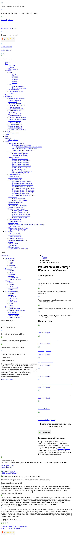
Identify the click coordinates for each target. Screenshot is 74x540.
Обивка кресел (13, 204)
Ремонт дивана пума (19, 169)
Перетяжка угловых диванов (21, 186)
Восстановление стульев (16, 105)
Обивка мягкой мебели (16, 152)
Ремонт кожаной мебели (16, 143)
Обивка (7, 281)
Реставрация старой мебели (17, 205)
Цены (6, 95)
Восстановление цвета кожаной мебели (25, 148)
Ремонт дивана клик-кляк (20, 162)
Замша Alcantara (13, 90)
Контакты (8, 138)
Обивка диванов (13, 176)
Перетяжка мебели (14, 219)
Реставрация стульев (15, 128)
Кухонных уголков (14, 279)
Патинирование (13, 247)
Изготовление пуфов (15, 110)
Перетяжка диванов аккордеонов (23, 188)
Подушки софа (13, 277)
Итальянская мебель (15, 236)
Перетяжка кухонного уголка (18, 228)
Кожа (10, 84)
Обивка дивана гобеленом (21, 214)
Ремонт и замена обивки (16, 209)
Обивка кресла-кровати (20, 153)
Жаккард (15, 76)
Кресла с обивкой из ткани (17, 119)
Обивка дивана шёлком (20, 211)
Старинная (12, 296)
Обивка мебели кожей (15, 207)
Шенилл (15, 77)
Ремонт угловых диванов (20, 173)
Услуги (7, 141)
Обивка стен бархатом (19, 200)
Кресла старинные (14, 121)
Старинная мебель (14, 235)
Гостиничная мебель (15, 124)
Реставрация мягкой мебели (17, 240)
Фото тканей (12, 102)
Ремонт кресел (13, 223)
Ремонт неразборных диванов (22, 171)
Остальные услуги (14, 221)
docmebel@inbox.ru (7, 20)
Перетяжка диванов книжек (21, 181)
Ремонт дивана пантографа (21, 167)
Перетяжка (8, 269)
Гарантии (11, 65)
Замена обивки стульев (19, 155)
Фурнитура (12, 93)
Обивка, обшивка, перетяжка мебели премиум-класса (26, 224)
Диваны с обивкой (14, 114)
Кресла (10, 264)
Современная (12, 298)
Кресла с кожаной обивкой (17, 117)
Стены (10, 289)
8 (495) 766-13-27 (6, 47)
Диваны (11, 260)
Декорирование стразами (16, 310)
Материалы (8, 71)
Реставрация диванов (15, 202)
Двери (10, 242)
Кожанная (11, 265)
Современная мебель (15, 233)
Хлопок (14, 83)
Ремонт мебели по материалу (18, 249)
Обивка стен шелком (19, 198)
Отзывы (7, 131)
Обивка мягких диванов (16, 98)
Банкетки (11, 112)
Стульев (11, 276)
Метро (7, 136)
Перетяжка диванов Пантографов (23, 192)
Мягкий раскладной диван (17, 129)
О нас (6, 64)
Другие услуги (9, 307)
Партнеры (11, 67)
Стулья (10, 262)
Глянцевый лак (13, 243)
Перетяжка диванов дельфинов (22, 185)
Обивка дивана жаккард (20, 217)
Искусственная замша (15, 91)
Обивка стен (12, 197)
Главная (7, 62)
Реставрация (9, 231)
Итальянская (12, 302)
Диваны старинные (14, 115)
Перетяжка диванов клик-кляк (22, 183)
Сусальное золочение (15, 238)
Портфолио (8, 96)
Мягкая (10, 283)
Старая (10, 300)
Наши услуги (5, 255)
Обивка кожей (13, 288)
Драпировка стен (14, 308)
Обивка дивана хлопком (20, 212)
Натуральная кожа (18, 86)
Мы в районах (13, 140)
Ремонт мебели (10, 258)
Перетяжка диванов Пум (20, 193)
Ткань (10, 72)
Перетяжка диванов (14, 100)
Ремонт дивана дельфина (20, 164)
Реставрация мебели (15, 126)
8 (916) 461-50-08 (6, 50)
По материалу (13, 267)
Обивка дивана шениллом (21, 216)
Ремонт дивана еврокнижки (21, 166)
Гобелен (15, 79)
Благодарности (13, 133)
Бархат (14, 81)
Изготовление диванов (16, 109)
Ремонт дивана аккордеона (21, 160)
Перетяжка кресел (14, 174)
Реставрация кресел (14, 103)
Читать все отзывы (7, 379)
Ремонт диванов (13, 157)
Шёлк (14, 74)
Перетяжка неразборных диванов (23, 195)
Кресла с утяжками (14, 122)
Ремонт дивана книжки (20, 159)
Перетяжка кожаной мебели (21, 145)
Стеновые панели (14, 107)
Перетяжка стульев (14, 226)
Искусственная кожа (19, 88)
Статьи (7, 134)
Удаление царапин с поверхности (23, 150)
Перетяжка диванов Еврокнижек (23, 190)
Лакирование (12, 245)
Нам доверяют (13, 69)
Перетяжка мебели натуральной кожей (29, 147)
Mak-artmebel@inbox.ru (8, 28)
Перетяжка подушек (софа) (17, 230)
